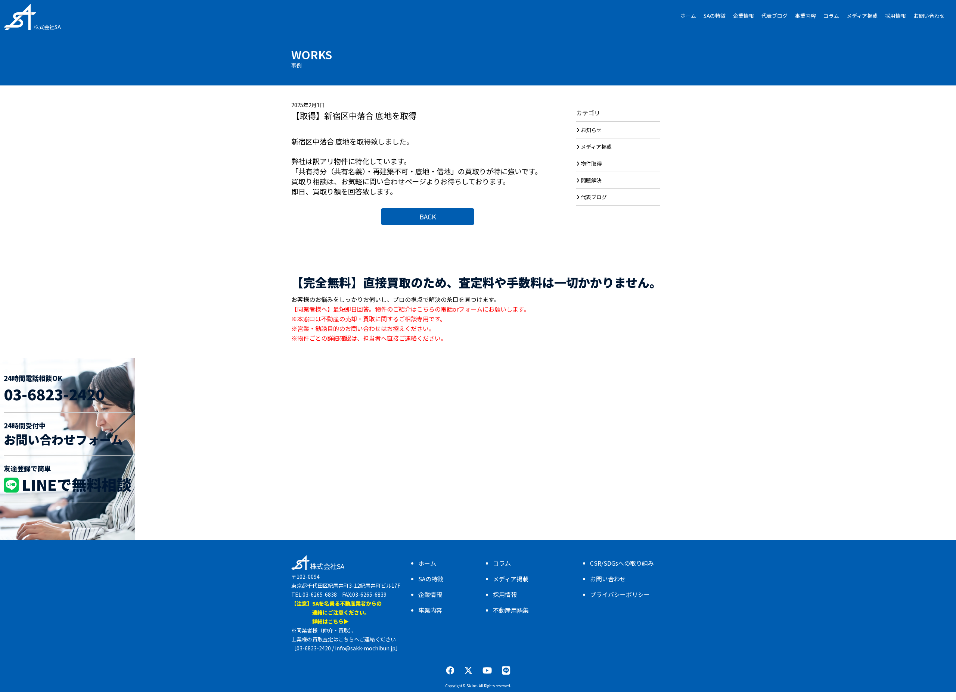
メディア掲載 (596, 146)
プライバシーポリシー (620, 594)
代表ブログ (594, 197)
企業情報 (430, 594)
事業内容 (430, 610)
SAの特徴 (430, 578)
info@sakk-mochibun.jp (365, 648)
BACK (427, 216)
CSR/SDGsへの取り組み (622, 563)
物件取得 (591, 163)
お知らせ (591, 130)
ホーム (427, 563)
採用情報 (505, 594)
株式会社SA (47, 26)
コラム (502, 563)
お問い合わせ (608, 578)
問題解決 (591, 180)
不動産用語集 (511, 610)
